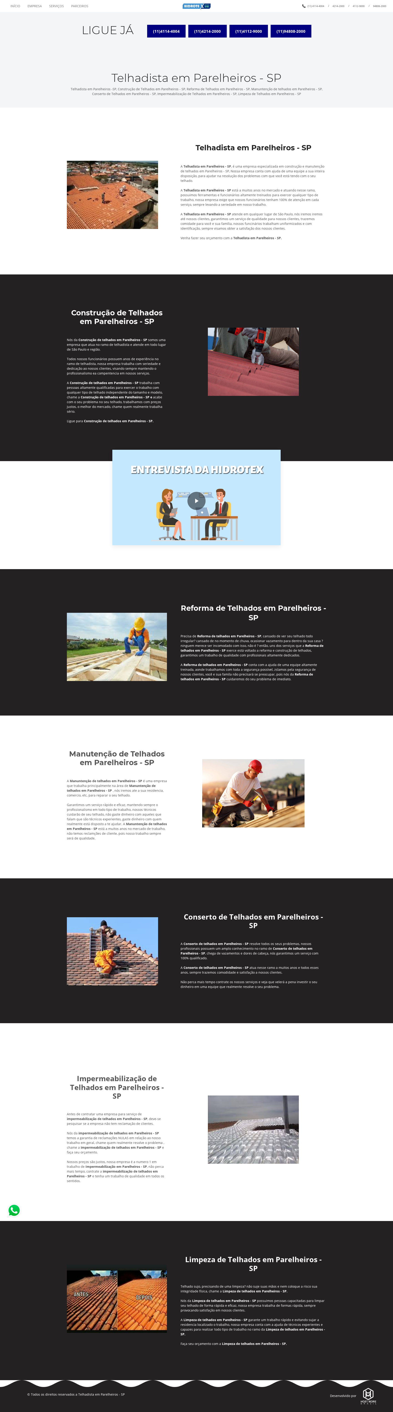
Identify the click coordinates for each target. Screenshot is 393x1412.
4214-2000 (338, 6)
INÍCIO (15, 6)
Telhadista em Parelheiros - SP (101, 1394)
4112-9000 (359, 6)
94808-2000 (379, 6)
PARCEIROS (79, 6)
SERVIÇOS (56, 6)
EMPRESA (35, 6)
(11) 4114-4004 (315, 6)
